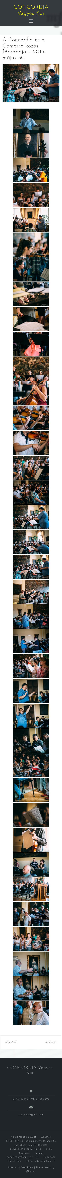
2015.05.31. (51, 1041)
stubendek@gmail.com (31, 1114)
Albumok (46, 1136)
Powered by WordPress (20, 1167)
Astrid (48, 1167)
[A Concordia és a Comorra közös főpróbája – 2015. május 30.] (31, 82)
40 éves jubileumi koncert (40, 1161)
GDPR (49, 1148)
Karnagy (39, 1153)
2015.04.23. (11, 1041)
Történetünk (14, 1161)
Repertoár (49, 1156)
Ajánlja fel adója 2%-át (23, 1136)
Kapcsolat (24, 1153)
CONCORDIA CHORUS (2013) (25, 1148)
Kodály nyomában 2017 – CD (23, 1156)
